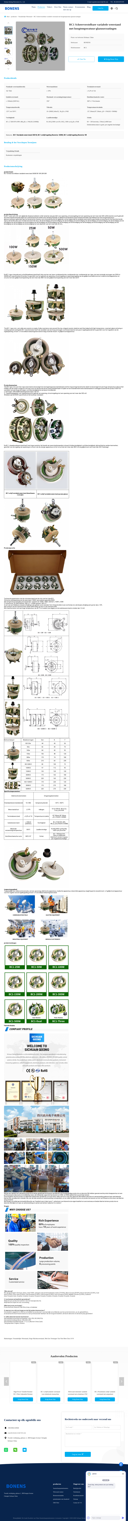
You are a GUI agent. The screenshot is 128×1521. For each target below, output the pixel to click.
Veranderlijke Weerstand (25, 16)
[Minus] (123, 1474)
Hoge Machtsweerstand (36, 1338)
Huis (8, 16)
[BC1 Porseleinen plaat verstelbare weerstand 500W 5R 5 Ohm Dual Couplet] (105, 1374)
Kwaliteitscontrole (78, 1495)
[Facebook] (121, 1465)
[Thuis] (12, 8)
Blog (88, 7)
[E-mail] (27, 1451)
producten (14, 16)
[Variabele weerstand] (40, 46)
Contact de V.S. (77, 1503)
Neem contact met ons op (68, 8)
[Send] (123, 1518)
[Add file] (88, 1518)
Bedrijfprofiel (77, 1488)
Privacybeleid (17, 1518)
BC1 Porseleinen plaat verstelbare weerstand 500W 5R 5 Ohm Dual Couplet (105, 1394)
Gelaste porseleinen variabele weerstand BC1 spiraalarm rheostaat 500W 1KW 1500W (77, 1394)
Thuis (34, 7)
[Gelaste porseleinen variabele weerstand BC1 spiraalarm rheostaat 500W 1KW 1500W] (78, 1374)
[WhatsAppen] (8, 1451)
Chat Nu (100, 8)
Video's (49, 7)
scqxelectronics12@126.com (17, 1433)
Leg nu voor (77, 1454)
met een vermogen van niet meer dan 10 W (59, 1338)
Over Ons (57, 7)
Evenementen (80, 7)
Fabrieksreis (76, 1492)
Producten (41, 7)
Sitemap (75, 1499)
